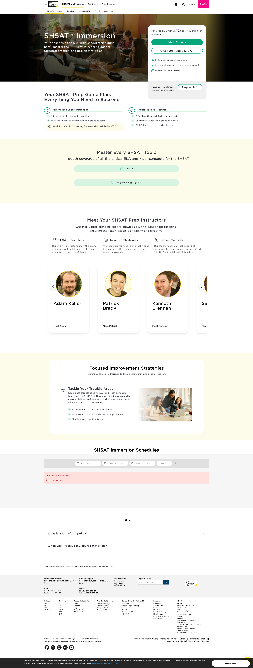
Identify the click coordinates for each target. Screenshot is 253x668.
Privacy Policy (97, 664)
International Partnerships (187, 620)
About (179, 604)
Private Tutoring (159, 612)
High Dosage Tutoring (130, 606)
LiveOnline (157, 610)
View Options (177, 42)
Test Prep (126, 610)
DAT (60, 612)
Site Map (205, 641)
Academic (93, 4)
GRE (60, 604)
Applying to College (104, 608)
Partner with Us (183, 612)
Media (179, 616)
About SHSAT (84, 11)
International (119, 581)
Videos (156, 608)
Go (166, 582)
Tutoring (70, 11)
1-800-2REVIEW (59, 581)
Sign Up (203, 4)
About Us (126, 614)
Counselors (157, 618)
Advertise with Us (184, 614)
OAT (60, 614)
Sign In (192, 4)
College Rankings (103, 604)
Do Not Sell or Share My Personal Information (187, 639)
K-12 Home (126, 604)
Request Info (190, 87)
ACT (45, 606)
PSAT (46, 608)
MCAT (61, 610)
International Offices (161, 616)
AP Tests (47, 610)
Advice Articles (159, 606)
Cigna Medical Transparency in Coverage (187, 632)
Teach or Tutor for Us (185, 606)
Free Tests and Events (104, 11)
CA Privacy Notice (156, 639)
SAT (45, 604)
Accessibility (182, 626)
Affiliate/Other (120, 585)
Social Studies (79, 610)
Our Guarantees (183, 622)
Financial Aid (102, 610)
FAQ (46, 583)
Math (76, 604)
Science (77, 606)
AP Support (78, 612)
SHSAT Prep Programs (73, 4)
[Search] (183, 4)
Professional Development (132, 612)
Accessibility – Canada (186, 628)
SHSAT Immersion (54, 11)
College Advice (103, 606)
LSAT (61, 608)
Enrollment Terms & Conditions (189, 624)
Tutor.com (126, 608)
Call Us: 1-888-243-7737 (178, 51)
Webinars (157, 604)
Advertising (118, 583)
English (76, 608)
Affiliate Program (183, 610)
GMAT (61, 606)
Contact (180, 618)
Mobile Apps (158, 614)
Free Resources (108, 4)
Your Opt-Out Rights (176, 641)
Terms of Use (112, 664)
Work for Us (182, 608)
